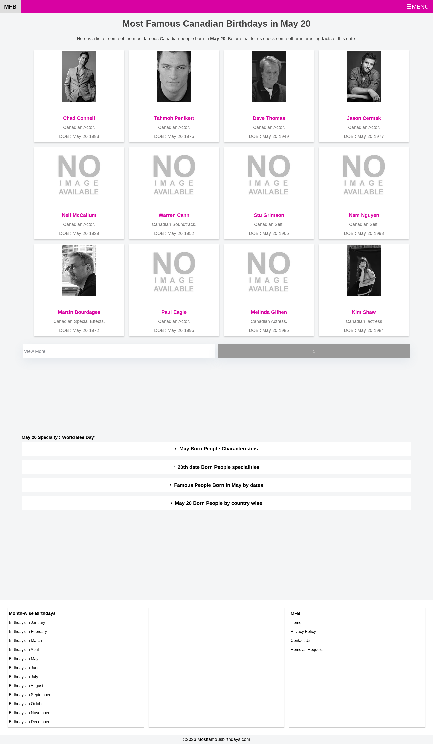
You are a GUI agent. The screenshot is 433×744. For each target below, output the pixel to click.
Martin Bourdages (79, 312)
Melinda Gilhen (269, 312)
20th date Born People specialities (218, 467)
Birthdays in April (24, 649)
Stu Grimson (269, 215)
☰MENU (418, 6)
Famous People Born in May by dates (218, 485)
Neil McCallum (79, 215)
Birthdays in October (27, 703)
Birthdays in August (26, 685)
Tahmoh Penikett (174, 118)
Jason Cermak (364, 118)
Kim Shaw (364, 312)
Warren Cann (174, 215)
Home (296, 622)
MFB (10, 6)
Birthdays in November (29, 712)
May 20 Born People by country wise (218, 503)
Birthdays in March (25, 640)
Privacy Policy (303, 631)
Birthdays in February (28, 631)
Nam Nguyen (364, 215)
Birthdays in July (23, 676)
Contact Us (300, 640)
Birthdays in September (29, 694)
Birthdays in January (27, 622)
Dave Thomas (269, 118)
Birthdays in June (24, 667)
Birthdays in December (29, 721)
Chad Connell (79, 118)
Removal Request (307, 649)
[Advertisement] (172, 395)
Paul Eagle (174, 312)
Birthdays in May (23, 658)
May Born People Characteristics (218, 448)
